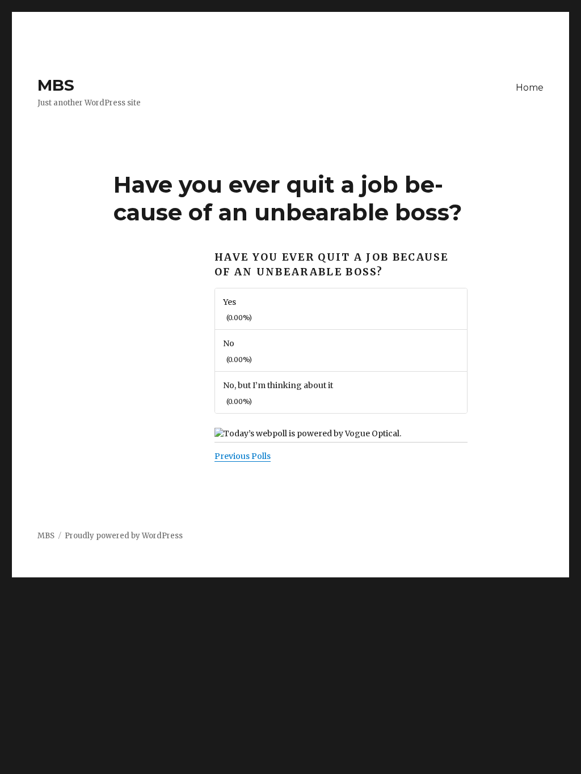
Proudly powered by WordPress (124, 536)
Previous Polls (242, 456)
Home (530, 87)
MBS (55, 85)
